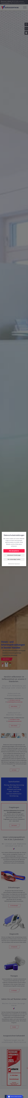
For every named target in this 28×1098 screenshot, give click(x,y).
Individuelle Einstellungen (14, 555)
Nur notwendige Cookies (14, 559)
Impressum (17, 563)
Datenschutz (11, 563)
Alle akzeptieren (14, 551)
